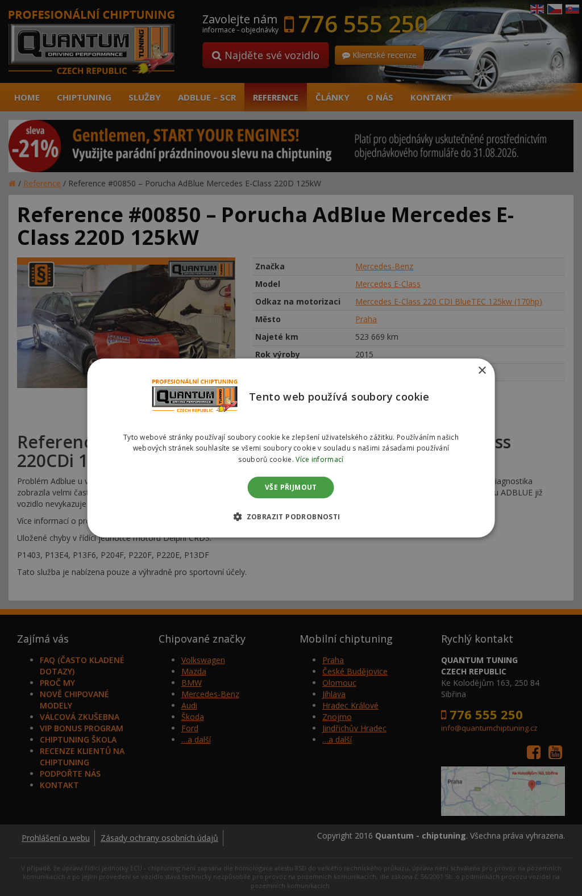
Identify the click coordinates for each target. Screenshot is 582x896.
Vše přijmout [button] (291, 487)
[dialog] (291, 448)
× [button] (481, 370)
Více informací (319, 459)
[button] (291, 516)
